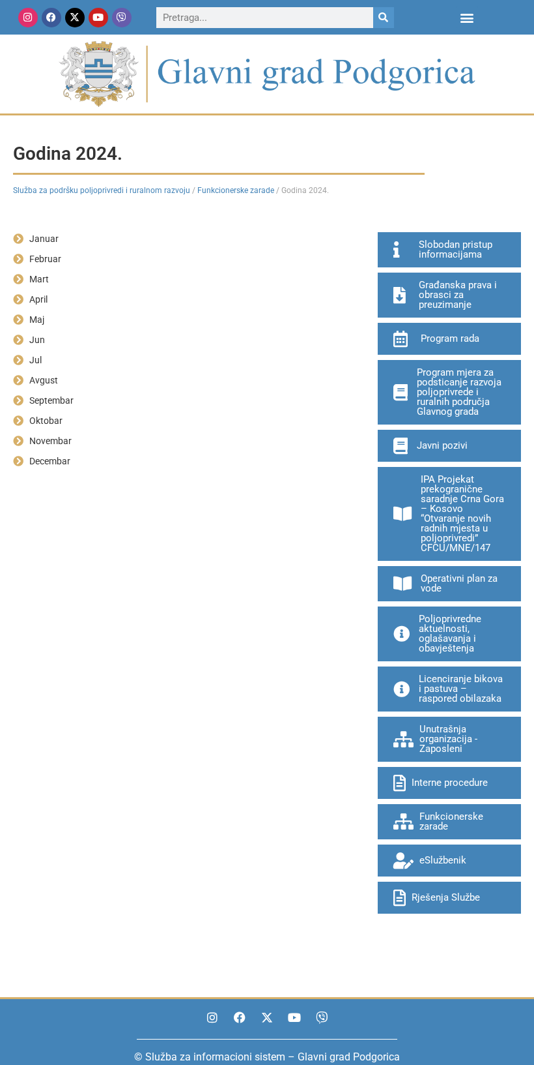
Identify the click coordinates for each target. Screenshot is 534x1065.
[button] (467, 17)
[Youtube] (98, 17)
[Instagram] (28, 17)
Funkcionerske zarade (235, 190)
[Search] (383, 17)
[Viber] (122, 17)
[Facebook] (51, 17)
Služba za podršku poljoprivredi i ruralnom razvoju (101, 190)
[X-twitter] (75, 17)
